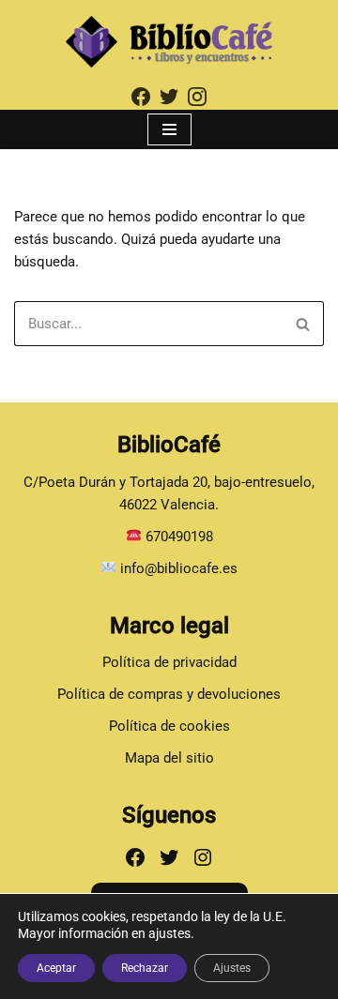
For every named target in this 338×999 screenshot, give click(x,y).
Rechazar (144, 968)
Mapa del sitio (169, 757)
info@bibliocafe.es (177, 568)
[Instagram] (203, 857)
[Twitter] (169, 857)
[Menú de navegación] (169, 129)
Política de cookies (169, 726)
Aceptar (56, 968)
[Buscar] (303, 323)
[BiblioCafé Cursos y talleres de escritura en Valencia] (169, 42)
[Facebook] (135, 857)
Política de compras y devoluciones (169, 694)
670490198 (179, 536)
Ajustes (232, 968)
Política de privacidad (169, 662)
